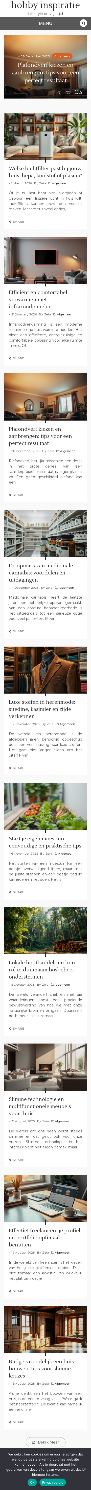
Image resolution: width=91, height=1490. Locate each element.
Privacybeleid (52, 1482)
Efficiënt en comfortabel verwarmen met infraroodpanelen (38, 299)
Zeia (42, 183)
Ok (32, 1482)
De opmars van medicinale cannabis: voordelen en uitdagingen (41, 573)
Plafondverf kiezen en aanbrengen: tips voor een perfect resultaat (45, 72)
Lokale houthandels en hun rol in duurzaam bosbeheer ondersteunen (42, 969)
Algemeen (62, 56)
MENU (45, 23)
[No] (84, 1468)
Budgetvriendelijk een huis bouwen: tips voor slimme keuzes (41, 1368)
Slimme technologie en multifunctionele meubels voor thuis (40, 1106)
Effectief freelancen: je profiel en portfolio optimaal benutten (44, 1237)
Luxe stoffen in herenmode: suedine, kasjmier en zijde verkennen (42, 709)
